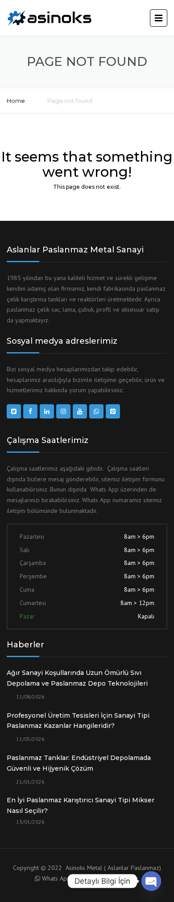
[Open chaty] (151, 881)
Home (16, 100)
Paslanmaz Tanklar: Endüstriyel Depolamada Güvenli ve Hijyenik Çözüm (79, 763)
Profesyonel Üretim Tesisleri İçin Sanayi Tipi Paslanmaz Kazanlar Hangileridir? (78, 720)
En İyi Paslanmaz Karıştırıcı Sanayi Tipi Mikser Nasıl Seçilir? (80, 805)
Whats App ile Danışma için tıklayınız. (91, 878)
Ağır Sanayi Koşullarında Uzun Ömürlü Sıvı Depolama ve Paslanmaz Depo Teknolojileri (77, 678)
